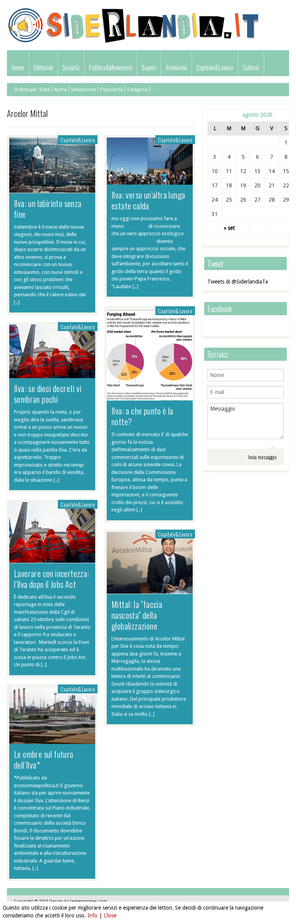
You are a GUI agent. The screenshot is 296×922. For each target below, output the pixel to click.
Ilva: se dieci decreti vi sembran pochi (47, 393)
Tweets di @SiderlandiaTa (237, 281)
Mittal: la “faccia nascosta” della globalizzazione (136, 615)
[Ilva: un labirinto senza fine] (52, 189)
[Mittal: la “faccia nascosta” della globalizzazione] (150, 590)
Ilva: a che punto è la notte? (142, 416)
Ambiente (176, 67)
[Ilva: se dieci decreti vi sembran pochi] (52, 374)
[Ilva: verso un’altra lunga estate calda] (150, 181)
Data (45, 89)
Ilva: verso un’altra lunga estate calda (148, 200)
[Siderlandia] (134, 42)
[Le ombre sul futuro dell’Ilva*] (52, 740)
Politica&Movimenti (110, 67)
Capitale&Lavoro (215, 67)
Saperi (149, 67)
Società (70, 67)
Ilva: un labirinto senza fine (48, 208)
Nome (60, 89)
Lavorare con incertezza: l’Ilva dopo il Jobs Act (51, 578)
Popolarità (111, 89)
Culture (251, 67)
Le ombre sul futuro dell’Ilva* (44, 759)
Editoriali (43, 67)
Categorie (137, 89)
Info (92, 915)
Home (18, 67)
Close (110, 915)
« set (229, 228)
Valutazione (83, 89)
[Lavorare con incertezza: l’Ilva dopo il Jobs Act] (52, 559)
